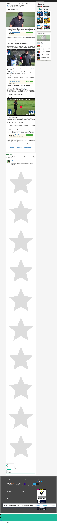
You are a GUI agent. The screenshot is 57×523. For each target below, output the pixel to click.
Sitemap (23, 491)
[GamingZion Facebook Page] (38, 481)
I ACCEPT (45, 505)
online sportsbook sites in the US (29, 68)
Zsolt (8, 6)
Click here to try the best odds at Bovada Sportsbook (21, 147)
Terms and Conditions (9, 492)
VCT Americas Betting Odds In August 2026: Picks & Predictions (45, 51)
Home (7, 5)
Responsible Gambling (9, 497)
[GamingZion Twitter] (42, 481)
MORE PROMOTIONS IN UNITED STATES (44, 31)
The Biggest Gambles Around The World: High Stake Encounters (45, 54)
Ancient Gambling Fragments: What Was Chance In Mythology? (45, 58)
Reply (1, 520)
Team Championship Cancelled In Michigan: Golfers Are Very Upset (45, 45)
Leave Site (52, 505)
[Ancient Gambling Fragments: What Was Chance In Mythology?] (38, 58)
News (9, 5)
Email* (14, 467)
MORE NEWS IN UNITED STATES (44, 60)
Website (15, 468)
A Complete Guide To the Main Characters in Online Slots (45, 48)
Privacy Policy (8, 493)
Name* (14, 466)
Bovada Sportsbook (31, 143)
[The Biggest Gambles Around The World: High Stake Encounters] (38, 55)
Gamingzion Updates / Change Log (26, 492)
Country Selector (24, 490)
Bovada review (29, 82)
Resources (23, 493)
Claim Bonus (29, 32)
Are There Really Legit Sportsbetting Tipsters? (44, 42)
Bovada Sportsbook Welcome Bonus (14, 32)
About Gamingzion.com (10, 490)
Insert (8, 522)
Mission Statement (9, 491)
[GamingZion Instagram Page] (40, 481)
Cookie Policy (38, 505)
